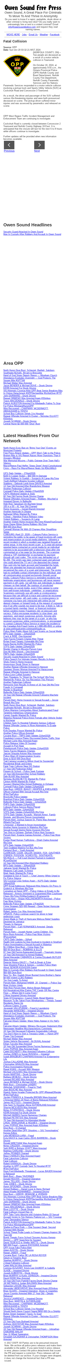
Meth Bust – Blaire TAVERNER (18, 1176)
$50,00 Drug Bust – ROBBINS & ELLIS (22, 949)
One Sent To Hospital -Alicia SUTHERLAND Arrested (29, 1105)
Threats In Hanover (12, 924)
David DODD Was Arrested (16, 1278)
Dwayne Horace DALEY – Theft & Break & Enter (27, 962)
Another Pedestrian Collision (17, 488)
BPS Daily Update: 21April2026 (18, 809)
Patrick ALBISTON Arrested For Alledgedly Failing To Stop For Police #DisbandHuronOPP (32, 404)
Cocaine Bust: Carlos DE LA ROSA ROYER (24, 1255)
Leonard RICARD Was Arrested (18, 1079)
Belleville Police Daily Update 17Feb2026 (23, 903)
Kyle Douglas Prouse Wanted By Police (22, 730)
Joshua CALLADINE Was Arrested (20, 1061)
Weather (44, 34)
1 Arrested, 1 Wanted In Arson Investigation (24, 825)
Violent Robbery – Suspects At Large (21, 519)
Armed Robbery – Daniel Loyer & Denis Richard (26, 1189)
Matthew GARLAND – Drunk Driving (21, 1151)
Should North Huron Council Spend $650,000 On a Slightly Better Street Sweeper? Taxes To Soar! (31, 1312)
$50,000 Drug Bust (12, 972)
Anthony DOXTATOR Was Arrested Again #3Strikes (28, 1324)
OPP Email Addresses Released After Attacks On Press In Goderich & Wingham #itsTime (32, 887)
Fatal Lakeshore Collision (15, 1158)
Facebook (55, 34)
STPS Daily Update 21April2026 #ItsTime (23, 812)
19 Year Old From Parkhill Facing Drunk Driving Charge (30, 1280)
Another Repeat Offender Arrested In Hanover (25, 667)
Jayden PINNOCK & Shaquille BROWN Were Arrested (30, 1097)
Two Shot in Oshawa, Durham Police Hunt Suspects (28, 832)
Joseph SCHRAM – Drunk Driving (19, 421)
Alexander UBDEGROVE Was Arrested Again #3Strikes (30, 1288)
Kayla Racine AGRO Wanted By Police (22, 644)
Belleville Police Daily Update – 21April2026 (24, 802)
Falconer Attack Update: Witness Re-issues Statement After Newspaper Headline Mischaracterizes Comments (32, 1027)
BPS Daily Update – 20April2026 (19, 865)
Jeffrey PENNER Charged (16, 1153)
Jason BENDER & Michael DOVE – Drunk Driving (27, 385)
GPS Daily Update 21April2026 (18, 845)
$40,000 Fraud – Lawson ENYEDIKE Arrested (25, 1245)
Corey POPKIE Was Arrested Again (20, 1049)
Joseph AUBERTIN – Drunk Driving (20, 1273)
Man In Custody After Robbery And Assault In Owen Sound (32, 234)
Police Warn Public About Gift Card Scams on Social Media (32, 631)
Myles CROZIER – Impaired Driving (20, 1145)
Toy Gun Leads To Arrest (15, 980)
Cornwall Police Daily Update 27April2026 (23, 491)
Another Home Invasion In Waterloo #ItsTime (25, 827)
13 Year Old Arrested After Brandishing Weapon (26, 486)
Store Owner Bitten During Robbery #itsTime (25, 524)
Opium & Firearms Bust (15, 1258)
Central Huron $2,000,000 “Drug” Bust (21, 423)
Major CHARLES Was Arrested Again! (21, 1156)
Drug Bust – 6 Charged (14, 1128)
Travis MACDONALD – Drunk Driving (21, 401)
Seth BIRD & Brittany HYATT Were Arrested (25, 1148)
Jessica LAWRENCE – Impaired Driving (22, 1298)
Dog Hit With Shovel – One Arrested (21, 651)
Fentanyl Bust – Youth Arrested (18, 850)
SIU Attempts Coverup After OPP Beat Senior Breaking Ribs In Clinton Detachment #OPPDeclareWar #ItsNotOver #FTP (33, 391)
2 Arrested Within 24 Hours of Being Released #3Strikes (30, 1100)
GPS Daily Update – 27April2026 (19, 473)
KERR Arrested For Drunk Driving (19, 388)
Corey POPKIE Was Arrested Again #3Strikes (25, 1125)
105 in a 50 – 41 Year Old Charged (20, 506)
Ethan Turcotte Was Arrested (17, 1044)
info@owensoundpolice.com (22, 27)
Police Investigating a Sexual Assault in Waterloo (27, 944)
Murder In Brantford (12, 690)
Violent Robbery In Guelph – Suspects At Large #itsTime (31, 478)
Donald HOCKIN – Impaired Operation (21, 1179)
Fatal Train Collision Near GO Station (21, 766)
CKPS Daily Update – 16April (17, 939)
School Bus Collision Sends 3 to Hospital (23, 413)
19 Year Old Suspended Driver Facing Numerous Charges (31, 1046)
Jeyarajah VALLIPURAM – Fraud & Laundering (26, 1008)
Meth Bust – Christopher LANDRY (20, 1084)
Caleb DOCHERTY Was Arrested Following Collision (28, 1051)
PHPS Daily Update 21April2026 (19, 804)
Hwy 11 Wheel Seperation (15, 1334)
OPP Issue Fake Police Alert (17, 1247)
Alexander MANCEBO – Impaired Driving (23, 1010)
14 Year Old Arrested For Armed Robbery (23, 954)
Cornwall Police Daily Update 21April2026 (23, 786)
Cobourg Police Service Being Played (21, 807)
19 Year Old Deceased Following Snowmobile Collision (30, 1031)
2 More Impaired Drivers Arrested (19, 995)
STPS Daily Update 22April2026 (19, 646)
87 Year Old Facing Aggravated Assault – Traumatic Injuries (32, 952)
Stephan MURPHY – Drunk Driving (20, 1260)
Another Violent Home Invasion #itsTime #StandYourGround (32, 521)
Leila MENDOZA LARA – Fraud (18, 1135)
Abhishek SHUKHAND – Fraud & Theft (22, 1087)
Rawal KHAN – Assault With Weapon (21, 1069)
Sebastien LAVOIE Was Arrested (19, 1286)
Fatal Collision (10, 1161)
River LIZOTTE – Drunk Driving (18, 1209)
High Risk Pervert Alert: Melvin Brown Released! (27, 988)
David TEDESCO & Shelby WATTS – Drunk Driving (28, 1242)
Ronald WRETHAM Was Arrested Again (22, 1143)
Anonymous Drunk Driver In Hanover (21, 664)
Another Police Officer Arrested (18, 733)
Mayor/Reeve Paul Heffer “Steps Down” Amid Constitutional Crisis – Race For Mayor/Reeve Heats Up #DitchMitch (32, 467)
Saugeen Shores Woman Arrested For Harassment (28, 669)
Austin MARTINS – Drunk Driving (19, 1074)
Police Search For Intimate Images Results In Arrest (29, 659)
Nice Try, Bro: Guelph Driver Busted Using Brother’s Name (32, 975)
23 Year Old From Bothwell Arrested (20, 1321)
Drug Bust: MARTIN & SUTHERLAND (22, 1301)
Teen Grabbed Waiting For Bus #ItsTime (23, 847)
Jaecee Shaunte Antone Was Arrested (22, 753)
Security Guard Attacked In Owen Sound (23, 231)
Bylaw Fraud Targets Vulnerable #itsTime (23, 641)
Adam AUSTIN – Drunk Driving (18, 1250)
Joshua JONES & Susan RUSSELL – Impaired (26, 1054)
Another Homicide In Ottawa (17, 511)
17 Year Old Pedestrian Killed (17, 769)
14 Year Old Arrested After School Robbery (24, 774)
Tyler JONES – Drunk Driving (17, 1184)
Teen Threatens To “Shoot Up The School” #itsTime (28, 677)
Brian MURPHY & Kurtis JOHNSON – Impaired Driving (30, 1275)
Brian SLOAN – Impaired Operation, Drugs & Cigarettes (30, 1291)
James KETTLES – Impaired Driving (21, 1102)
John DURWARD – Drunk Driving (19, 395)
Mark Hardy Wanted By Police (18, 873)
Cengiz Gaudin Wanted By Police (19, 715)
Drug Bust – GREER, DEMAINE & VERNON (25, 1194)
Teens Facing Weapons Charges (19, 751)
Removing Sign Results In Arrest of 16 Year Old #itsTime (31, 684)
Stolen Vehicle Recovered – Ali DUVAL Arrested (26, 1041)
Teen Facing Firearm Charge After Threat (23, 639)
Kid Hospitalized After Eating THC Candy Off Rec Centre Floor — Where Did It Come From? (31, 991)
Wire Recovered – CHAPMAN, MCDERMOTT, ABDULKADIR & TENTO (26, 409)
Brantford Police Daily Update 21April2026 (24, 799)
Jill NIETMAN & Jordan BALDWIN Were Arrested (27, 1283)
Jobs (24, 34)
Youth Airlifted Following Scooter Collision (23, 481)
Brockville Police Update (15, 797)
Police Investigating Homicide (17, 1067)
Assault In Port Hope (13, 746)
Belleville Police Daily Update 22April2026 (23, 692)
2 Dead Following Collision (16, 1263)
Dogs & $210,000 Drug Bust (17, 758)
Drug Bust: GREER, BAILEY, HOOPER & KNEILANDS (30, 789)
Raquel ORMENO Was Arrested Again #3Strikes (27, 398)
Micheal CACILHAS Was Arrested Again (23, 1072)
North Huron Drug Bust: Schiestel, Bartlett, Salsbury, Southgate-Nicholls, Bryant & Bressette (29, 371)
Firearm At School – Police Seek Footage (23, 771)
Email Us (33, 34)
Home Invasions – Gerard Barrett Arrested (24, 509)
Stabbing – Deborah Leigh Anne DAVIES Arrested (27, 483)
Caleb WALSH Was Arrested (17, 1265)
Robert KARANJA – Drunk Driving (19, 1163)
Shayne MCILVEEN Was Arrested (20, 1107)
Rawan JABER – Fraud (14, 1252)
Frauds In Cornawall (13, 687)
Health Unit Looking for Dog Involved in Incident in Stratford (32, 942)
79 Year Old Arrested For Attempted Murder (24, 1120)
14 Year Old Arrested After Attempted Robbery (25, 863)
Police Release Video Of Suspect (19, 743)
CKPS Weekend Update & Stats (19, 493)
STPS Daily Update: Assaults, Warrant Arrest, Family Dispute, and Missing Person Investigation (29, 815)
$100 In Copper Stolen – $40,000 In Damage (25, 476)
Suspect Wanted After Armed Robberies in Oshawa (28, 784)
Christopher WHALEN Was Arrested (20, 1064)
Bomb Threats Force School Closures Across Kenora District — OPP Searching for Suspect (29, 1238)
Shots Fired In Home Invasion (18, 662)
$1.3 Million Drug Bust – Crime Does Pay (23, 947)
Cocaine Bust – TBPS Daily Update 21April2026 (26, 735)
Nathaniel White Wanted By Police (20, 514)
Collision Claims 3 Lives (15, 1005)
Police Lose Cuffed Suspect (17, 674)
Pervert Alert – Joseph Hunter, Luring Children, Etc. (28, 932)
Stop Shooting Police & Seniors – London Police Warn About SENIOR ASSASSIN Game (30, 966)
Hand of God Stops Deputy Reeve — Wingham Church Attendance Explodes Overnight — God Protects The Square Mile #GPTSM (30, 378)
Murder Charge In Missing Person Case (22, 649)
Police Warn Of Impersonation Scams (21, 756)
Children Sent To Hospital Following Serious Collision (29, 723)
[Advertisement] (33, 186)
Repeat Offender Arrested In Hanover (21, 672)
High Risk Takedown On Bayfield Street (22, 504)
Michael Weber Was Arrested (17, 383)
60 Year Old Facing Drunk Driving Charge (23, 496)
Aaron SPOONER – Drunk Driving (20, 1186)
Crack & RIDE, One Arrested (17, 636)
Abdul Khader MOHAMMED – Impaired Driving (26, 1191)
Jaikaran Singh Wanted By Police (19, 868)
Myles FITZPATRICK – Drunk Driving (21, 1110)
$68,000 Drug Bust (12, 527)
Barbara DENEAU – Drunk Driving (20, 1077)
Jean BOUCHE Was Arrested (17, 1089)
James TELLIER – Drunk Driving (19, 1181)
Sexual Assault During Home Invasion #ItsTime (26, 830)
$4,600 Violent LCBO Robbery (18, 977)
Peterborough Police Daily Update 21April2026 (26, 748)
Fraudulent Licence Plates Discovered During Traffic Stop (31, 738)
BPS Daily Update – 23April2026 (19, 634)
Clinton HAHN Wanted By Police (19, 781)
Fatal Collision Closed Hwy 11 (17, 1212)
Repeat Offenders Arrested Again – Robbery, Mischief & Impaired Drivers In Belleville (30, 500)
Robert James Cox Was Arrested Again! (22, 911)
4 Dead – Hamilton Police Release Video (23, 516)
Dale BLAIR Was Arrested (16, 776)
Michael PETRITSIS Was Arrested (20, 1117)
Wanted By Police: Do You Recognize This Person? (28, 679)
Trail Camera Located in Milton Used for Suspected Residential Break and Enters (28, 762)
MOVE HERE (13, 34)
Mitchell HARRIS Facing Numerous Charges (25, 1115)
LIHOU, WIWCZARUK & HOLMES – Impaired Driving (29, 1123)
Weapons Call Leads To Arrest (18, 870)
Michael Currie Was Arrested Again (20, 740)
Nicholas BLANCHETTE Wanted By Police (24, 779)
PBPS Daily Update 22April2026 (19, 654)
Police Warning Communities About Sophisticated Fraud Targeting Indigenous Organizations (30, 711)
